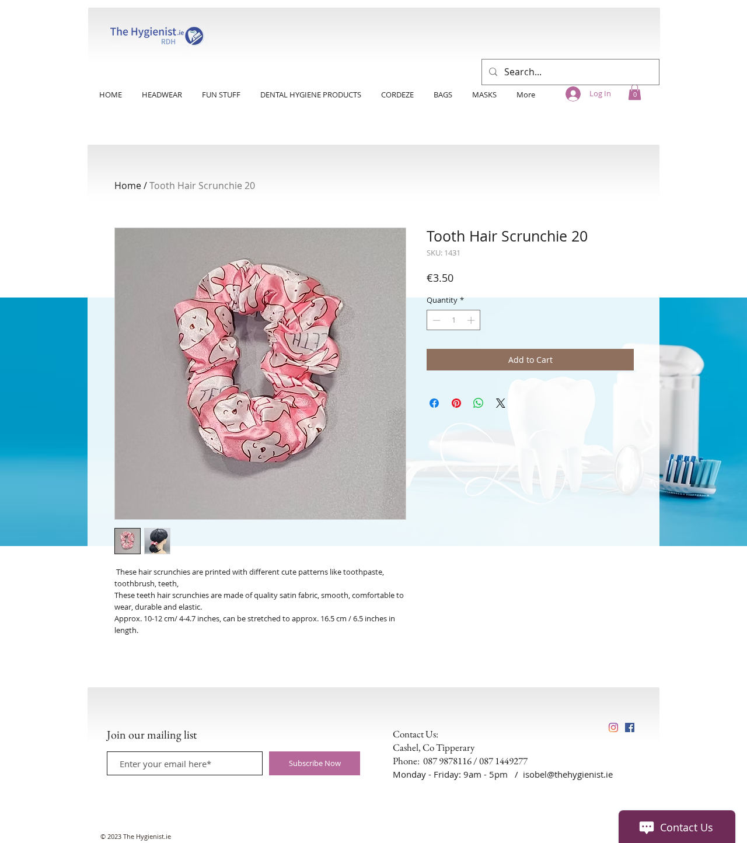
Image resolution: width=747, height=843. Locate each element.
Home (127, 185)
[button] (634, 92)
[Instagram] (613, 727)
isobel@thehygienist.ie (568, 774)
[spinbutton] (453, 320)
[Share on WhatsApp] (479, 403)
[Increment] (472, 320)
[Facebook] (629, 727)
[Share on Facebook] (434, 403)
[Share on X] (501, 403)
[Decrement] (435, 320)
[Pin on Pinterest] (456, 403)
